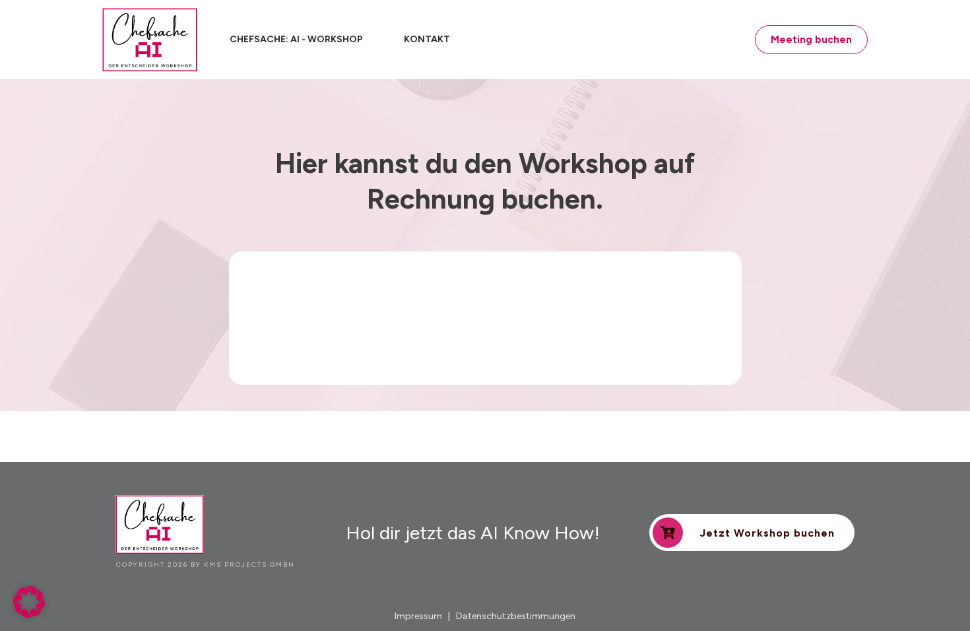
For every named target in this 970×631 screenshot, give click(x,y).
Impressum (418, 616)
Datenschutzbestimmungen (515, 616)
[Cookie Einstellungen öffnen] (29, 614)
